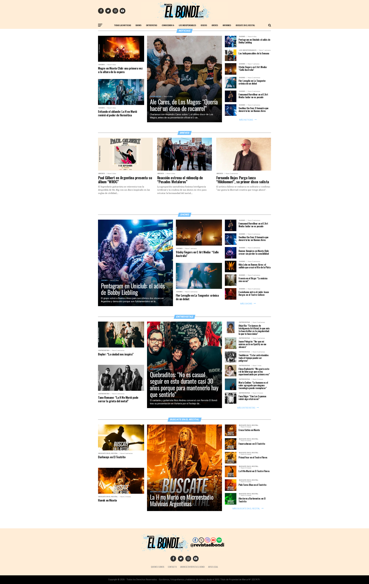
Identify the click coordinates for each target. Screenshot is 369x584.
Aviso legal (213, 566)
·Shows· (138, 25)
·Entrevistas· (151, 25)
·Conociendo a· (167, 25)
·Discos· (203, 25)
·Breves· (214, 25)
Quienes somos (157, 566)
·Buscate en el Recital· (245, 25)
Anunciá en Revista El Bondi (192, 566)
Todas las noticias (122, 25)
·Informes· (226, 25)
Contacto (172, 566)
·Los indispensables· (187, 25)
